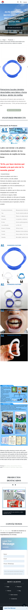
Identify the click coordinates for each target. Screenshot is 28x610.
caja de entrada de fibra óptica (19, 459)
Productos (10, 39)
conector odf (19, 457)
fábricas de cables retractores (7, 450)
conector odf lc (19, 450)
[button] (18, 2)
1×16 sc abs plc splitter (18, 452)
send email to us (15, 110)
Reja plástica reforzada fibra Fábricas (13, 465)
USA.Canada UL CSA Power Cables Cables (12, 467)
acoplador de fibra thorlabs (16, 454)
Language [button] (25, 2)
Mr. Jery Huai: (7, 531)
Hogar (4, 39)
